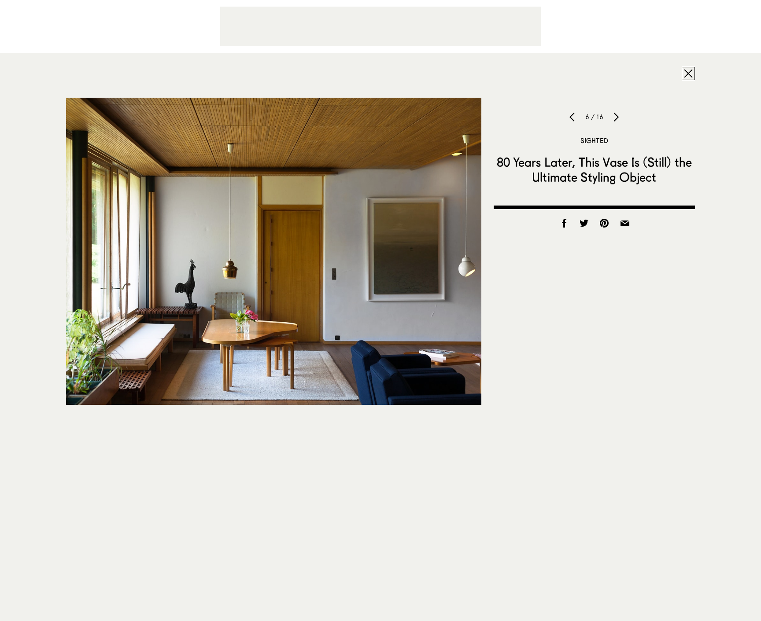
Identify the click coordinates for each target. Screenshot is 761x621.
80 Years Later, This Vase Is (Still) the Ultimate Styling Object (594, 169)
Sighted (594, 140)
